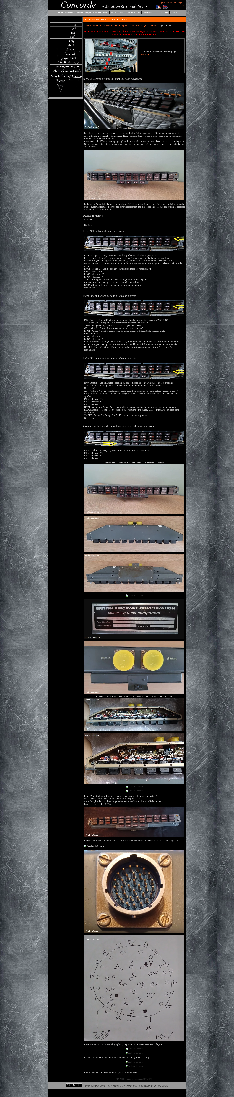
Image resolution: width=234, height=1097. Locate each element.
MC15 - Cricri (117, 12)
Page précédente (149, 25)
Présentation (70, 12)
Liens (166, 12)
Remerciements (149, 12)
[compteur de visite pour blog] (74, 1085)
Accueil (60, 13)
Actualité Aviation (101, 12)
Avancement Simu (133, 12)
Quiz (160, 12)
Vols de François (83, 12)
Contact (173, 12)
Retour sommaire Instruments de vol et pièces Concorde (112, 25)
